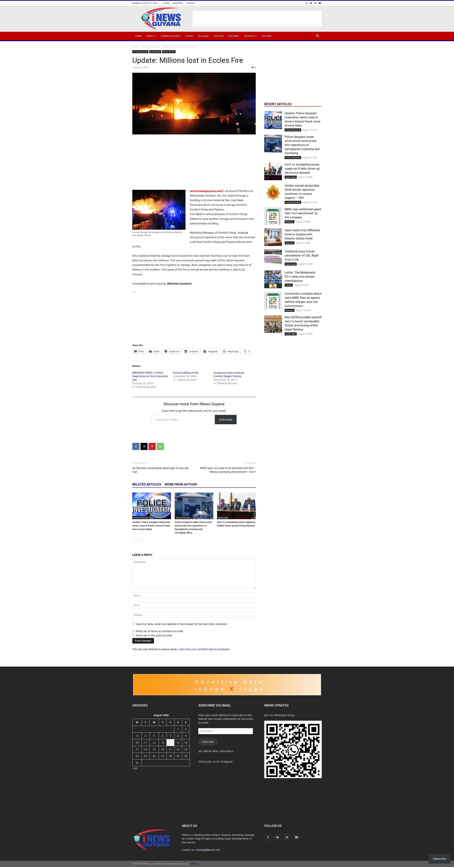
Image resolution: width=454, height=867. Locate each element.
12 (154, 742)
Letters (289, 285)
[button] (317, 36)
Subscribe (225, 419)
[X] (144, 446)
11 (145, 742)
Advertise (178, 3)
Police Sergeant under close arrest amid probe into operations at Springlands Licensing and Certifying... (302, 145)
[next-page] (140, 540)
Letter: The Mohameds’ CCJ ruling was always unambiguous (300, 276)
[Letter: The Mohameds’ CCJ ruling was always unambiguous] (273, 279)
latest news (223, 517)
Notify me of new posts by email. (154, 635)
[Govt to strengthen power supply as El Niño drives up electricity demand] (236, 506)
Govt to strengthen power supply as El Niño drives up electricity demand (302, 168)
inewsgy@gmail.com (208, 849)
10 (137, 742)
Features (233, 36)
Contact (190, 3)
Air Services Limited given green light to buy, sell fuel (160, 469)
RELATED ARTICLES (146, 484)
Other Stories (169, 51)
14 (170, 742)
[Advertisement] (257, 19)
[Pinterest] (152, 446)
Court (189, 36)
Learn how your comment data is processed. (204, 649)
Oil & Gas (203, 36)
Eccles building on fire (185, 372)
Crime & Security (171, 36)
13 (162, 742)
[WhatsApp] (160, 446)
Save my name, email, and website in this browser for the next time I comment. (181, 623)
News (150, 36)
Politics (218, 36)
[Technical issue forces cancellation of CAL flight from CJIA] (273, 258)
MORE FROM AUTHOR (181, 484)
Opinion (249, 36)
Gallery (266, 36)
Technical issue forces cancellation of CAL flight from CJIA (302, 255)
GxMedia (193, 863)
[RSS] (315, 3)
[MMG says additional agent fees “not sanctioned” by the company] (273, 216)
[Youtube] (320, 3)
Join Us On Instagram (220, 761)
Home (166, 3)
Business (289, 221)
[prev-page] (134, 540)
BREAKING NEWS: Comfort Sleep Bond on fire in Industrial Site (150, 376)
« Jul (134, 768)
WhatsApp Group (284, 715)
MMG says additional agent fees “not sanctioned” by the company (303, 213)
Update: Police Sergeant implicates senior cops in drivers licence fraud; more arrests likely (151, 526)
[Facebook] (306, 3)
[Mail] (311, 3)
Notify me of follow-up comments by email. (160, 631)
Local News (155, 51)
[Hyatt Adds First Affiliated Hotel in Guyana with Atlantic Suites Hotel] (273, 237)
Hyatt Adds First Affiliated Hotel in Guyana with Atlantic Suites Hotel (302, 234)
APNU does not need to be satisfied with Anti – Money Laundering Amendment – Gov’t (228, 469)
